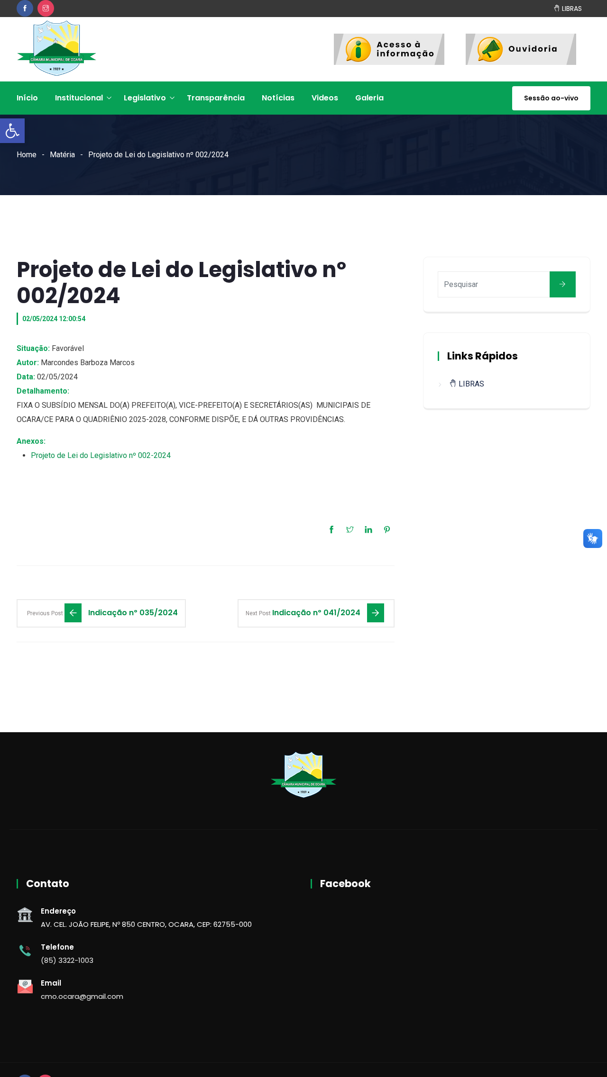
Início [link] (27, 97)
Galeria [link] (369, 97)
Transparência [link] (216, 97)
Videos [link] (325, 97)
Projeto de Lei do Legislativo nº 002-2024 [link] (101, 455)
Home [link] (27, 154)
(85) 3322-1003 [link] (67, 960)
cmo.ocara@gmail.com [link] (82, 996)
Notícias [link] (278, 97)
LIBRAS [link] (571, 8)
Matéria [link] (62, 154)
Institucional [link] (79, 97)
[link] (12, 130)
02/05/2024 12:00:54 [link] (53, 319)
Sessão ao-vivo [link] (551, 98)
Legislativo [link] (145, 97)
